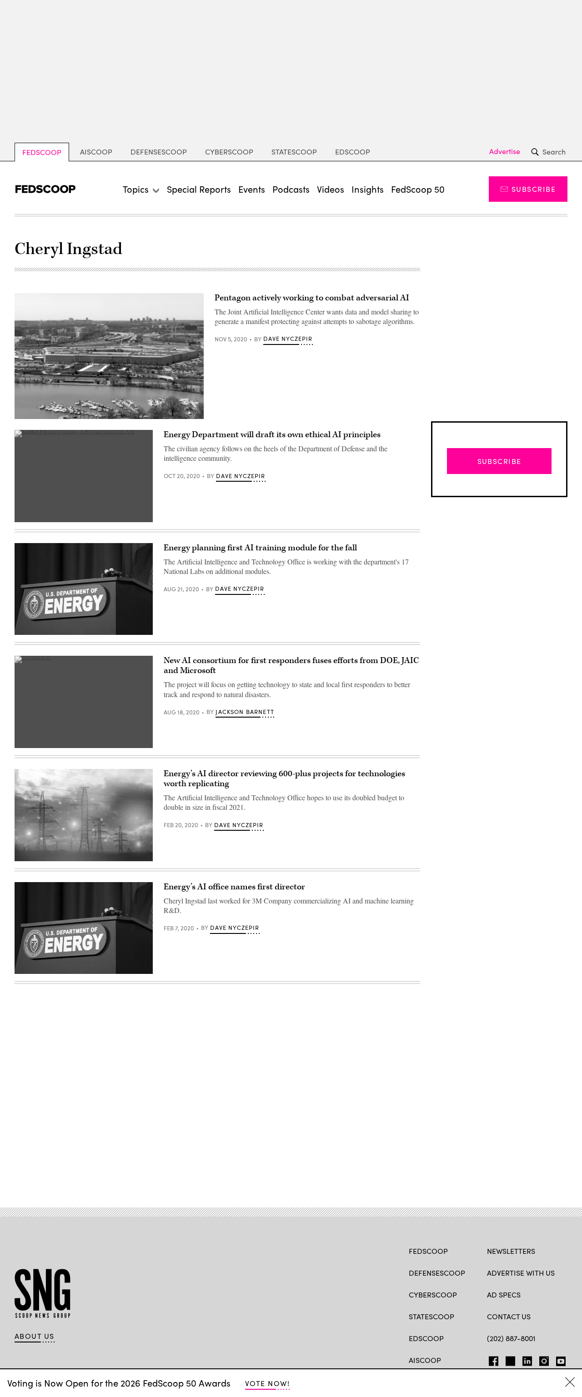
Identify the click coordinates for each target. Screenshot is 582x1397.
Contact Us (509, 1316)
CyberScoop (229, 151)
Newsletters (511, 1251)
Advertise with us (521, 1272)
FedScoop (41, 152)
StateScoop (294, 151)
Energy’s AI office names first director (234, 887)
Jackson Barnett (245, 712)
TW (509, 1359)
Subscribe (534, 189)
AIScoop (96, 151)
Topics (136, 189)
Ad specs (504, 1294)
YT (558, 1359)
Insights (367, 189)
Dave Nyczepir (287, 338)
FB (491, 1359)
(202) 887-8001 (511, 1338)
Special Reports (199, 189)
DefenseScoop (158, 151)
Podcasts (291, 189)
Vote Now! (267, 1383)
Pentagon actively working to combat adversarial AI (312, 298)
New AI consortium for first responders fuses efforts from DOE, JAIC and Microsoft (291, 665)
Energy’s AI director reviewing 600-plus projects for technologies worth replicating (284, 778)
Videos (330, 189)
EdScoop (352, 151)
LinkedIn (527, 1359)
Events (251, 189)
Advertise (504, 151)
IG (541, 1359)
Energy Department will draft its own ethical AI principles (272, 434)
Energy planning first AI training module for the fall (260, 548)
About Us (35, 1336)
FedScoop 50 (418, 189)
